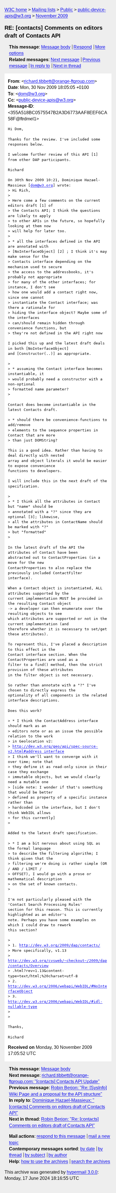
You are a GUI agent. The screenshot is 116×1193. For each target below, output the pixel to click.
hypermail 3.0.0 (82, 1172)
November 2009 (52, 15)
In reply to (40, 65)
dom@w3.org (31, 93)
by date (87, 1148)
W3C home (16, 9)
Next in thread (67, 65)
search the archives (90, 1161)
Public (66, 9)
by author (57, 1155)
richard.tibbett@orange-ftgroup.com (59, 81)
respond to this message (61, 1136)
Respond (82, 47)
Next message (65, 59)
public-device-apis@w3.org (46, 100)
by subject (35, 1155)
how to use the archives (44, 1161)
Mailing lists (43, 9)
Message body (55, 47)
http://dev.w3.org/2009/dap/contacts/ (59, 945)
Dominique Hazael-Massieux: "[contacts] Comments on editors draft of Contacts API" (57, 1106)
